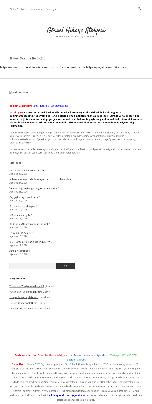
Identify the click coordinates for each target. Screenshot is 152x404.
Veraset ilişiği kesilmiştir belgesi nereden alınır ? (34, 188)
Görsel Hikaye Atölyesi (76, 30)
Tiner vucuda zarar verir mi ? (24, 308)
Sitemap (120, 67)
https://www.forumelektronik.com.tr (25, 67)
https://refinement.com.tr (67, 67)
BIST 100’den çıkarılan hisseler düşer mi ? (30, 241)
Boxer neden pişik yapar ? (23, 206)
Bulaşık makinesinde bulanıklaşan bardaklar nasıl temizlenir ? (41, 179)
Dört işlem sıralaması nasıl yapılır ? (27, 170)
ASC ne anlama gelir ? (20, 215)
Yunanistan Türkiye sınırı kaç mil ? (26, 286)
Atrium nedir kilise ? (19, 250)
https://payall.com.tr (100, 67)
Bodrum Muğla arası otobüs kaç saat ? (29, 224)
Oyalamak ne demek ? (20, 233)
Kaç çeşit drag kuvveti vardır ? (24, 197)
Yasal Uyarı (51, 9)
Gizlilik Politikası (17, 9)
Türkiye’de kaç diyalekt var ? (23, 297)
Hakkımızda (36, 9)
